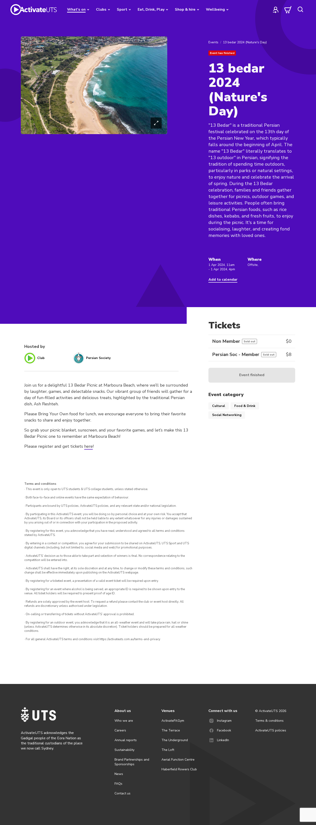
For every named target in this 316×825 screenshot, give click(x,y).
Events (213, 42)
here (88, 446)
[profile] (275, 9)
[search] (300, 9)
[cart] (288, 9)
